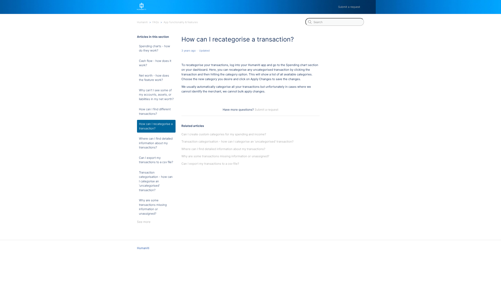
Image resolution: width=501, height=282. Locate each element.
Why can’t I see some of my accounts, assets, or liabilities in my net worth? (156, 94)
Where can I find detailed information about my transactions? (156, 143)
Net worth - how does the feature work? (154, 78)
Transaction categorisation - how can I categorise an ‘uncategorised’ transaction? (156, 181)
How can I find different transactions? (155, 111)
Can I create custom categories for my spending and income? (223, 134)
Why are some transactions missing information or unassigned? (153, 206)
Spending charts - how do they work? (154, 48)
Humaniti (142, 22)
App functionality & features (181, 22)
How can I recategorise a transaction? (156, 126)
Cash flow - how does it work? (155, 63)
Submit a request (349, 6)
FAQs (155, 22)
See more (143, 222)
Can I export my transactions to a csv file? (156, 160)
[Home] (141, 9)
